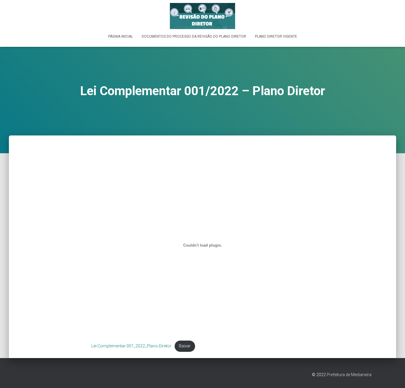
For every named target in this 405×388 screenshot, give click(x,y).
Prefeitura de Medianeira (349, 374)
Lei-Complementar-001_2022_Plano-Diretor (131, 346)
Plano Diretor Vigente (276, 36)
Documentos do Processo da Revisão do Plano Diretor (194, 36)
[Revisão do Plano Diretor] (202, 16)
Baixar (185, 346)
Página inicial (120, 36)
